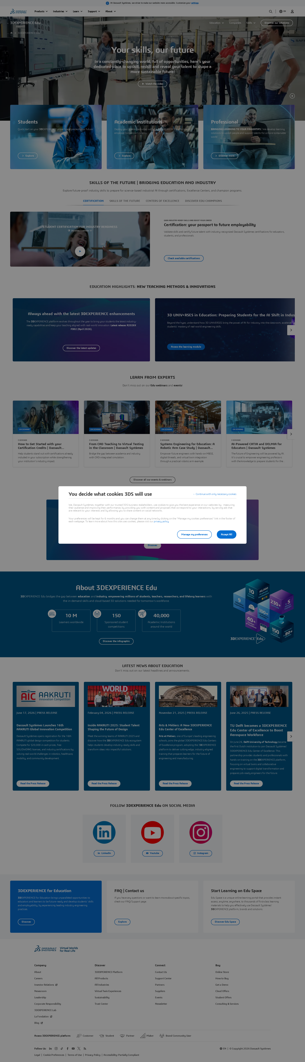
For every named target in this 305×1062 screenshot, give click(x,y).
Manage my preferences (194, 534)
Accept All (226, 534)
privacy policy (161, 521)
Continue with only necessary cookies (216, 494)
